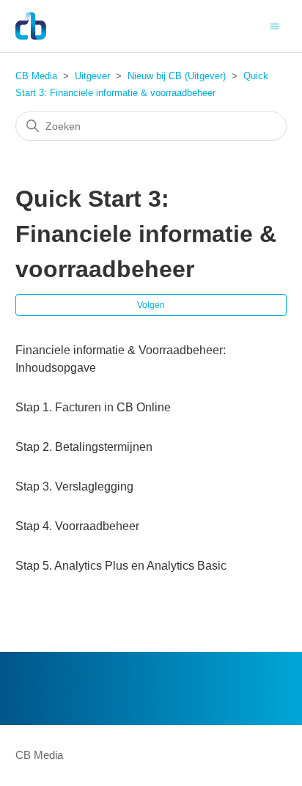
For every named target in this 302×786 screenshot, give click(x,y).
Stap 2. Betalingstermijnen (83, 447)
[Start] (31, 26)
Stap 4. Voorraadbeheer (77, 526)
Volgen (151, 305)
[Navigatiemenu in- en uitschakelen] (274, 25)
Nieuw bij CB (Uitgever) (177, 75)
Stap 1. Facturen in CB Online (93, 407)
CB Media (36, 75)
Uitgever (92, 75)
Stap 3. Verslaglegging (74, 486)
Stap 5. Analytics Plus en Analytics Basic (120, 565)
